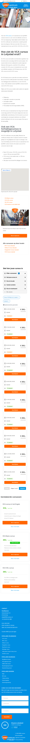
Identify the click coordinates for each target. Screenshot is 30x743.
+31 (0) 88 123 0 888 (7, 619)
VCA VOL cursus (8, 568)
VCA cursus (8, 35)
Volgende (22, 488)
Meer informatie (15, 526)
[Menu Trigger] (2, 2)
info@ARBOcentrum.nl (7, 617)
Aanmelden (7, 716)
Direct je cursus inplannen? (15, 222)
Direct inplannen (15, 522)
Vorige (7, 488)
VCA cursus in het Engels (11, 504)
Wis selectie (9, 292)
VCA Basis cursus (9, 536)
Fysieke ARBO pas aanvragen (9, 631)
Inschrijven (15, 319)
